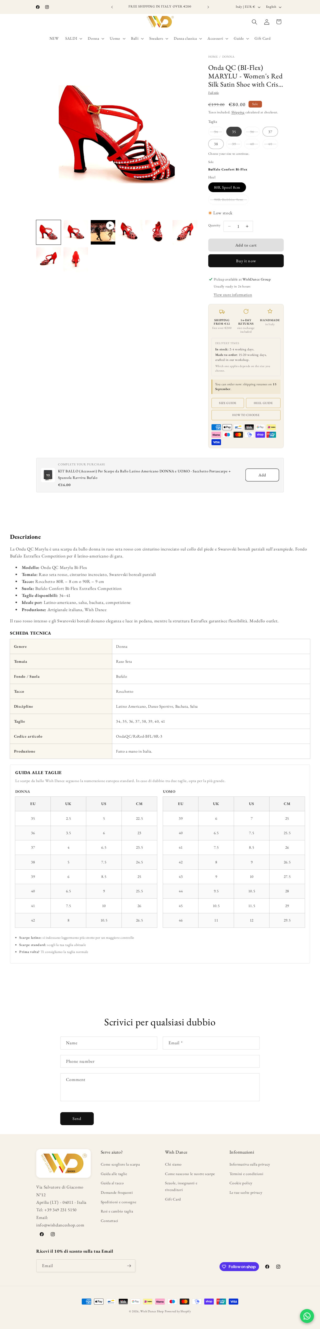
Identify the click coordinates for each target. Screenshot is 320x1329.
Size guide (227, 403)
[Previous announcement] (112, 7)
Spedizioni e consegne (118, 1201)
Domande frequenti (117, 1192)
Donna (228, 57)
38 (216, 143)
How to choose (246, 415)
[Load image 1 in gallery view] (48, 232)
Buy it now (246, 261)
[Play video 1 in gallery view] (103, 232)
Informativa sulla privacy (250, 1164)
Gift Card (173, 1199)
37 (270, 131)
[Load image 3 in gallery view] (130, 232)
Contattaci (109, 1220)
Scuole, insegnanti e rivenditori (181, 1186)
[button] (73, 38)
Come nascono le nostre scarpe (190, 1173)
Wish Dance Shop (152, 1311)
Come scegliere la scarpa (120, 1164)
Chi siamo (173, 1164)
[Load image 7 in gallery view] (76, 259)
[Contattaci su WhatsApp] (307, 1316)
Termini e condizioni (247, 1173)
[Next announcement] (208, 7)
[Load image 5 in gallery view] (184, 232)
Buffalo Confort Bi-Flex (228, 169)
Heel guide (263, 403)
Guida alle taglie (114, 1173)
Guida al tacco (112, 1183)
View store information (233, 294)
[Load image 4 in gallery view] (157, 232)
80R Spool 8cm (227, 187)
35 (234, 131)
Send (76, 1118)
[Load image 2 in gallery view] (76, 232)
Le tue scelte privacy (246, 1192)
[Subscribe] (129, 1265)
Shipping (238, 112)
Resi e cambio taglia (117, 1211)
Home (213, 57)
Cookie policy (241, 1183)
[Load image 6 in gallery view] (48, 259)
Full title (213, 93)
